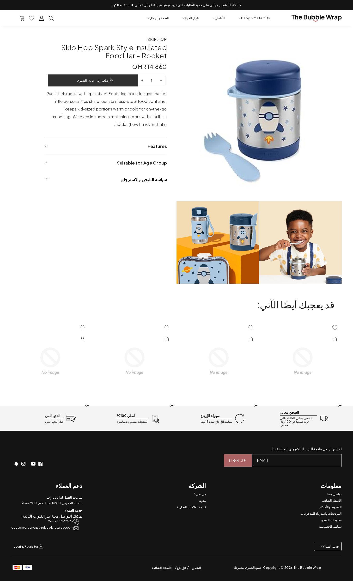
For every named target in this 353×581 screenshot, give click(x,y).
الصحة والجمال (159, 18)
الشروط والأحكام (330, 507)
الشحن (196, 568)
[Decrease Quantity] (161, 80)
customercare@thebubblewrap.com (42, 527)
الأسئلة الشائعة (332, 500)
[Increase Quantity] (142, 80)
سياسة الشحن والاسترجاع (144, 179)
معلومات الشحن (331, 520)
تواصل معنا (334, 494)
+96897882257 (60, 521)
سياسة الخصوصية (330, 526)
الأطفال (220, 18)
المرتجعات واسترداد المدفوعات (321, 513)
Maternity (262, 18)
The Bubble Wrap (307, 567)
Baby (245, 18)
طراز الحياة (192, 18)
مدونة (202, 500)
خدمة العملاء (331, 546)
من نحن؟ (200, 494)
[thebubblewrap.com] (317, 18)
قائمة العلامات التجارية (191, 507)
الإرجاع (181, 568)
